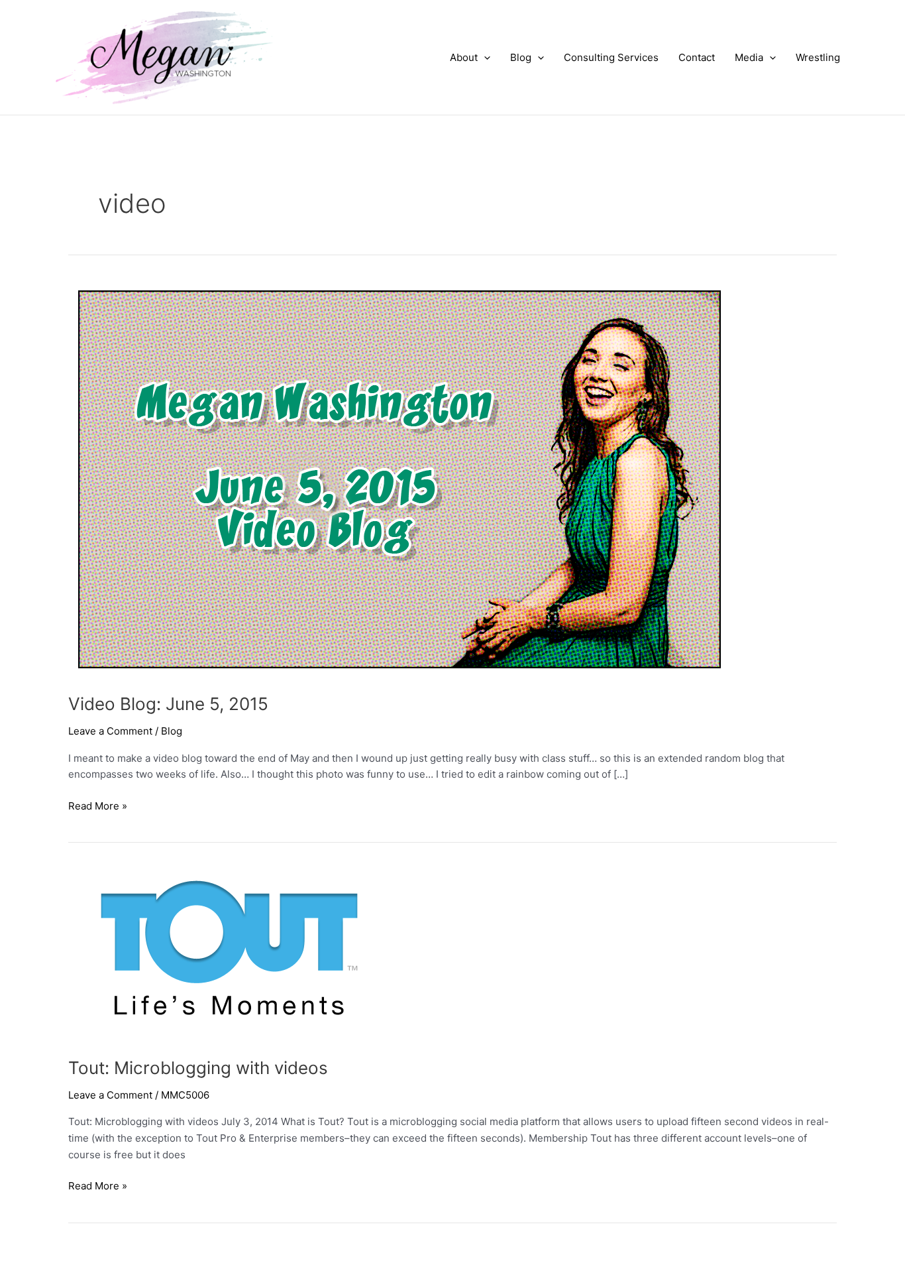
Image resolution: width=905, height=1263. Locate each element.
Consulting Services (611, 57)
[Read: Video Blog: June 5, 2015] (399, 478)
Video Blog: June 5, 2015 (168, 703)
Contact (696, 57)
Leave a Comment (110, 731)
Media (749, 57)
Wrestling (818, 57)
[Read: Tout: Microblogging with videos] (224, 951)
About (464, 57)
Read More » (97, 807)
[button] (484, 57)
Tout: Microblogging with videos (198, 1067)
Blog (520, 57)
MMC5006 (185, 1095)
